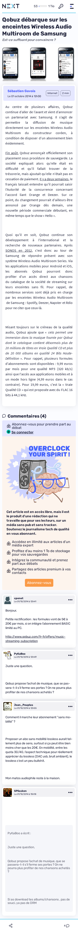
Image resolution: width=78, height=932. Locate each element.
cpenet (18, 598)
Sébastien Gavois (21, 91)
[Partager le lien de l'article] (11, 926)
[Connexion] (61, 6)
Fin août (11, 153)
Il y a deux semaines (54, 179)
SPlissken (20, 790)
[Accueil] (11, 6)
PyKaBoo (19, 653)
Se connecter (22, 432)
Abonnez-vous (39, 583)
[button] (72, 6)
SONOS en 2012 (18, 250)
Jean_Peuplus (23, 704)
